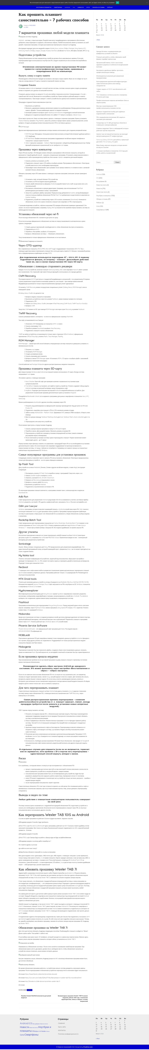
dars (27, 27)
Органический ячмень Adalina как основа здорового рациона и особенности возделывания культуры (112, 65)
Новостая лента (101, 185)
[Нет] (147, 2)
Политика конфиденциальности (68, 1034)
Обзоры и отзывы (98, 7)
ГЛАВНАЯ (61, 1023)
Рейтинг (110, 7)
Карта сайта (62, 1027)
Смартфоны (58, 7)
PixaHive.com (88, 1047)
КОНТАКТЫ (62, 1030)
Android (67, 7)
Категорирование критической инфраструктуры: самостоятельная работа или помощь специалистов (111, 84)
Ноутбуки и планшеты (43, 7)
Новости (81, 7)
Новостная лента (101, 192)
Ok (117, 2)
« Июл (98, 40)
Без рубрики (100, 181)
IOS (74, 7)
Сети (88, 7)
